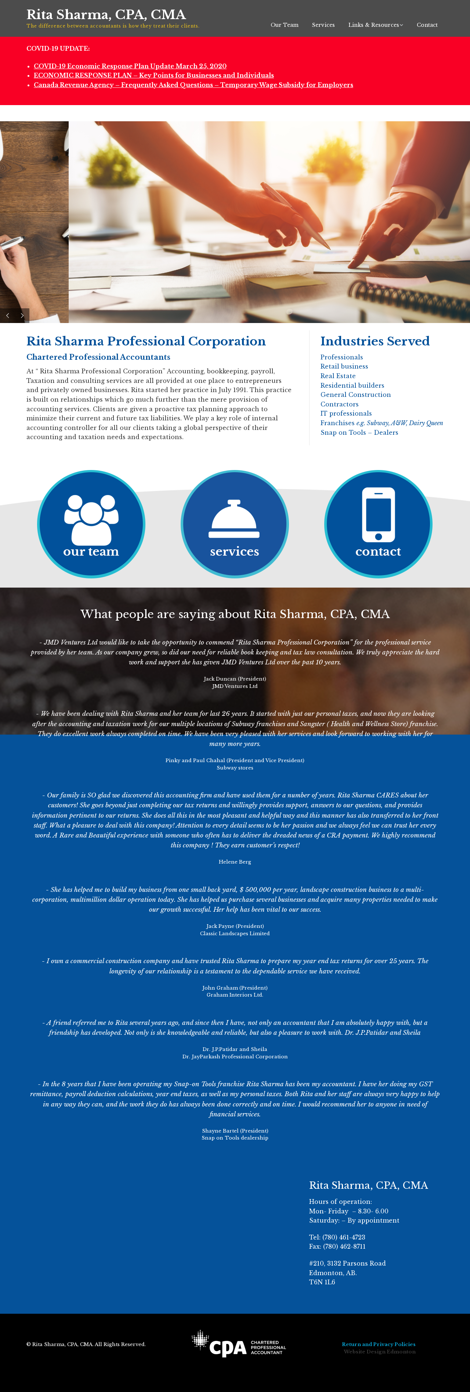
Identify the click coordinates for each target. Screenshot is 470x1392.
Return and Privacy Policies (379, 1344)
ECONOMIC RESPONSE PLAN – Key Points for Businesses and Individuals (154, 75)
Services (323, 25)
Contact (427, 25)
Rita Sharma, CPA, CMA (106, 14)
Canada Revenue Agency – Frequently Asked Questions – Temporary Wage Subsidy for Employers (193, 85)
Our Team (285, 25)
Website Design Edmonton (380, 1352)
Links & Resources (373, 25)
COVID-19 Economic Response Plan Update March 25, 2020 (130, 66)
